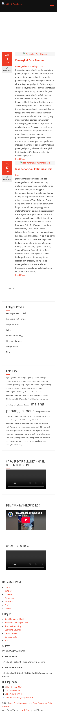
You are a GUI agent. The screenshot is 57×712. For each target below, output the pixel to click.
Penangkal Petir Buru (31, 416)
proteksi (9, 441)
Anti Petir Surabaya (18, 703)
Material (8, 594)
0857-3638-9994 (14, 694)
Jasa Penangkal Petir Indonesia (33, 169)
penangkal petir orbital (32, 434)
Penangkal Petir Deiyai (13, 423)
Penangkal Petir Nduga (14, 434)
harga (23, 385)
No (7, 69)
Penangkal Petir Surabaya (26, 66)
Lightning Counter (14, 341)
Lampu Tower (12, 346)
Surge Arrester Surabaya (32, 441)
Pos (41, 66)
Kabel (8, 330)
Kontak (8, 608)
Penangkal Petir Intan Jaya (19, 427)
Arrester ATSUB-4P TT (13, 381)
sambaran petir (17, 441)
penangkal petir (20, 410)
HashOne (25, 710)
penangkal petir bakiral (42, 412)
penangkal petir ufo (21, 438)
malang (37, 404)
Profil (7, 605)
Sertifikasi (9, 601)
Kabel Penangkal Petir (14, 619)
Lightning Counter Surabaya (20, 405)
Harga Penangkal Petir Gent (29, 392)
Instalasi (8, 590)
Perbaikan (9, 598)
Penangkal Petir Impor (16, 319)
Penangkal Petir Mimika (24, 430)
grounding (16, 385)
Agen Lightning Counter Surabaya (34, 378)
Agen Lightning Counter (14, 378)
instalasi (14, 399)
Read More (20, 159)
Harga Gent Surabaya (32, 385)
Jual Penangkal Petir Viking (26, 399)
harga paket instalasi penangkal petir (24, 388)
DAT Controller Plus (27, 381)
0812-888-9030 (13, 690)
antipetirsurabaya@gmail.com (19, 697)
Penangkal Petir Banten (29, 60)
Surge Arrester (12, 324)
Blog (8, 352)
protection (46, 438)
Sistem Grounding (14, 335)
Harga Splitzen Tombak (30, 395)
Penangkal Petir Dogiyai (30, 423)
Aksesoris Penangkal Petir (16, 622)
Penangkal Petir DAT (18, 420)
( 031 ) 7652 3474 (14, 686)
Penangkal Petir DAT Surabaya (35, 420)
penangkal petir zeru (35, 438)
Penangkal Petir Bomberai (15, 416)
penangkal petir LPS (35, 427)
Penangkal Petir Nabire (41, 430)
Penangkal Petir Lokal (16, 313)
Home (7, 587)
